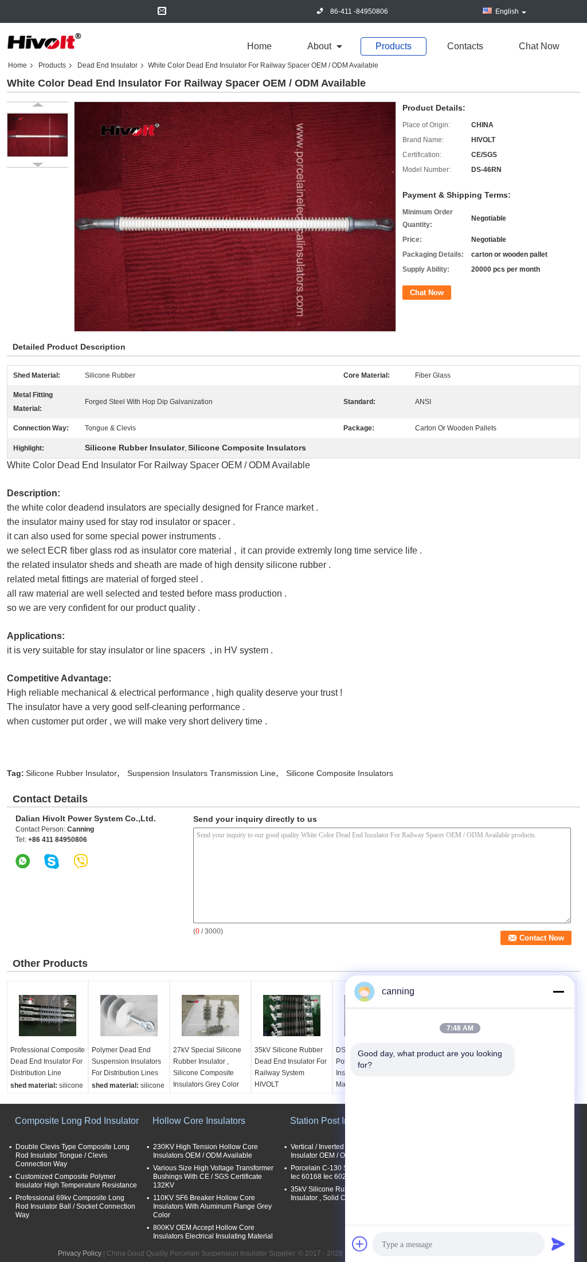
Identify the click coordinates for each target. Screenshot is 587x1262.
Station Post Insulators (335, 1121)
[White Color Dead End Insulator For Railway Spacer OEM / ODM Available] (37, 134)
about (319, 46)
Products (393, 46)
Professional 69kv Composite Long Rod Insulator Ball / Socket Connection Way (75, 1206)
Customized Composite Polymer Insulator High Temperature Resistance (76, 1181)
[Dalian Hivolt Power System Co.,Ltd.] (44, 42)
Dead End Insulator (107, 65)
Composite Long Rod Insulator (77, 1121)
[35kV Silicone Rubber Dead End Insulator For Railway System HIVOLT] (292, 1015)
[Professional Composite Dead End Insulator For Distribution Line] (47, 1015)
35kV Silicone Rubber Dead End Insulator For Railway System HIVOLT (291, 1067)
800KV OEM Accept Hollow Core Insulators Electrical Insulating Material (213, 1232)
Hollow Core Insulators (198, 1121)
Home (259, 46)
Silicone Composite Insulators (339, 773)
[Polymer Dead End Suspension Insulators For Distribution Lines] (129, 1015)
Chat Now (539, 46)
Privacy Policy (79, 1253)
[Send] (558, 1243)
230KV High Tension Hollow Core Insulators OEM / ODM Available (205, 1151)
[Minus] (558, 991)
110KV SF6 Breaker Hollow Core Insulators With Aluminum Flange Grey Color (212, 1206)
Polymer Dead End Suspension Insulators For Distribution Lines (126, 1061)
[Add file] (360, 1243)
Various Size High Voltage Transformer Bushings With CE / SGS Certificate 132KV (213, 1176)
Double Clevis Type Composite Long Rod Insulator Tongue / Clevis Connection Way (72, 1155)
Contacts (465, 46)
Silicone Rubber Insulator (71, 773)
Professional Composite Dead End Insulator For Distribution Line (47, 1061)
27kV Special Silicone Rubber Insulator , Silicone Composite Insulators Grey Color (207, 1067)
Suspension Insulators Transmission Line (201, 773)
